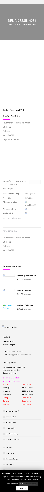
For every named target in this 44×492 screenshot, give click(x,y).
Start (10, 24)
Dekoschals (10, 453)
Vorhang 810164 (24, 290)
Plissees (9, 447)
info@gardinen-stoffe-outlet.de (20, 355)
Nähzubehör (10, 464)
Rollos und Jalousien (13, 439)
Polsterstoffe (10, 428)
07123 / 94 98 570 (16, 351)
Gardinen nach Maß (12, 411)
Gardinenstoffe (11, 422)
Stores (19, 218)
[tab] (22, 230)
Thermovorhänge (12, 459)
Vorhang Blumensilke (26, 275)
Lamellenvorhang (12, 434)
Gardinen (17, 24)
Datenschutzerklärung (28, 484)
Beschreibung (10, 231)
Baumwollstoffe (11, 417)
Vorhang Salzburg (25, 305)
